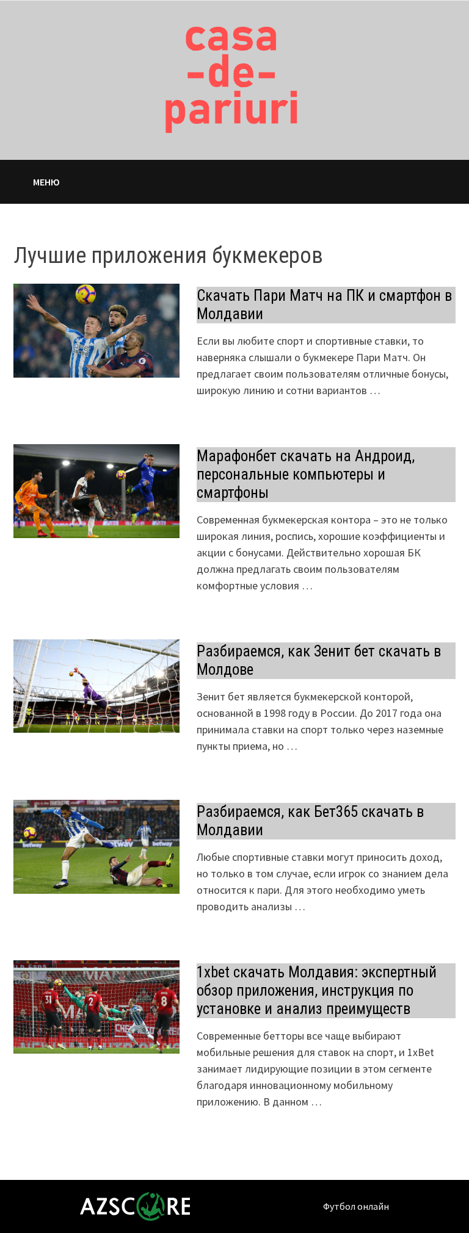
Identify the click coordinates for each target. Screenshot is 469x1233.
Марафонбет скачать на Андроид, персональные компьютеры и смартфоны (306, 474)
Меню (46, 182)
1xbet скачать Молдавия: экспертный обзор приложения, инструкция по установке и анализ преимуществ (317, 990)
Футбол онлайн (356, 1206)
